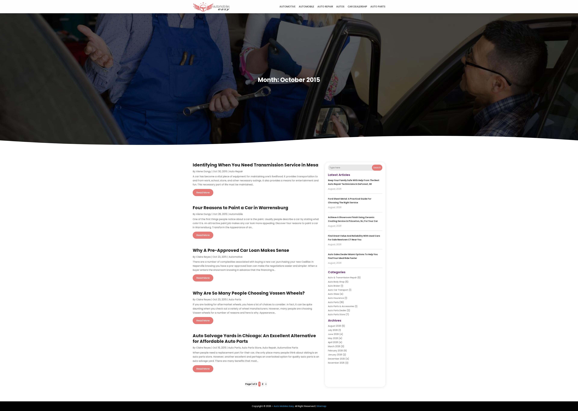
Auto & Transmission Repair (342, 277)
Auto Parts (377, 6)
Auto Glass (333, 293)
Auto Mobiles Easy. (284, 406)
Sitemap (321, 406)
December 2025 (336, 358)
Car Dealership (357, 6)
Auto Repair (325, 6)
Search (377, 167)
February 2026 (335, 350)
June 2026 (333, 334)
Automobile (306, 6)
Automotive (287, 6)
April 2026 (333, 342)
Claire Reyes (203, 257)
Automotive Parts (287, 347)
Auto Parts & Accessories (341, 306)
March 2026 (334, 346)
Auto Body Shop (336, 281)
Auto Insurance (336, 298)
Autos (340, 6)
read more (203, 192)
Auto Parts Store (251, 347)
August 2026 (334, 325)
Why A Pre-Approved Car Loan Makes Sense (241, 250)
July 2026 (333, 330)
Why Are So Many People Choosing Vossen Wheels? (249, 293)
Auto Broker (334, 285)
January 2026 (335, 354)
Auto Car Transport (338, 289)
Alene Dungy (203, 171)
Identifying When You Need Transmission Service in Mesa (255, 165)
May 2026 (333, 338)
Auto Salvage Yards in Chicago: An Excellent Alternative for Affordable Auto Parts (254, 338)
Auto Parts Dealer (337, 310)
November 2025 (336, 362)
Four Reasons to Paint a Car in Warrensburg (240, 208)
